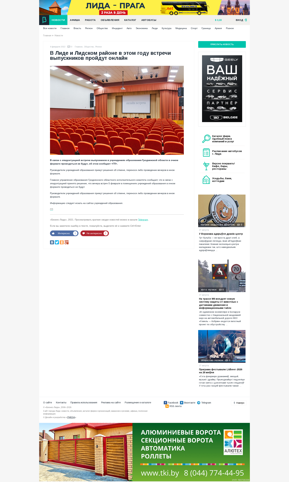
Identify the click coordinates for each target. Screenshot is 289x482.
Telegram (143, 219)
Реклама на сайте (111, 402)
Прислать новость (222, 44)
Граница (206, 28)
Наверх (240, 402)
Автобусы (148, 20)
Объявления (110, 20)
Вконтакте (189, 402)
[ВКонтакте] (52, 242)
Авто (129, 28)
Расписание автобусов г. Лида (227, 152)
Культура (166, 28)
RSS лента (175, 406)
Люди (155, 28)
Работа (90, 20)
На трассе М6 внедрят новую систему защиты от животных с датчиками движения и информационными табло (218, 303)
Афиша (75, 20)
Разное (230, 28)
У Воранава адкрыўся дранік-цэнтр (221, 233)
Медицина (181, 28)
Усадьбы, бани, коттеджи (222, 179)
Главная (47, 35)
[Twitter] (57, 242)
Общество (102, 28)
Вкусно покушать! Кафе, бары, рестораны (223, 166)
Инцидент (117, 28)
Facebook (173, 402)
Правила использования (83, 402)
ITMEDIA (71, 417)
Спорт (194, 28)
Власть (77, 28)
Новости (58, 20)
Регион (89, 28)
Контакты (61, 402)
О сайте (47, 402)
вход (240, 20)
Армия (218, 28)
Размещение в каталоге (138, 402)
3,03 (219, 20)
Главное (65, 28)
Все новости (50, 28)
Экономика (142, 28)
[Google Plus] (67, 242)
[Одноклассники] (62, 242)
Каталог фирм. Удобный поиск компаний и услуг (223, 139)
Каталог (130, 20)
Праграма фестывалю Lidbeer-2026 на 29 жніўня (220, 371)
